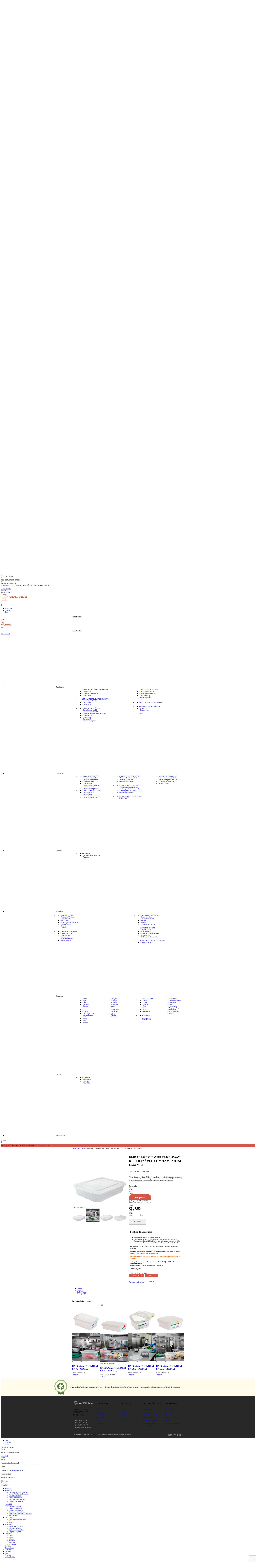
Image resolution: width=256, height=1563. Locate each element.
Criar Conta (4, 1484)
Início (74, 1148)
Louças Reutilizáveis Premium (18, 1497)
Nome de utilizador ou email (10, 1466)
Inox (10, 1506)
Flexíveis (11, 1524)
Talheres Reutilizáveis (16, 1505)
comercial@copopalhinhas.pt (149, 1253)
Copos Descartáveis (15, 1510)
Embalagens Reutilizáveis (17, 1503)
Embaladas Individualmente (17, 1523)
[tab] (131, 1288)
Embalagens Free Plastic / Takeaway (20, 1517)
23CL (131, 1193)
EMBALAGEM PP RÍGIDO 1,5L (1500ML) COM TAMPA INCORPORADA (112, 1370)
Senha (3, 1470)
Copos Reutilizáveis (15, 1499)
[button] (136, 1275)
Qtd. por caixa (140, 1198)
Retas (10, 1526)
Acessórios (12, 1548)
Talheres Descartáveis (15, 1514)
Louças (11, 1541)
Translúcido (81, 1148)
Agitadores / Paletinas (15, 1530)
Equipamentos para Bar (16, 1533)
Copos (11, 1539)
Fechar (3, 1453)
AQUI (48, 585)
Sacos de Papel (13, 1519)
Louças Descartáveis (15, 1512)
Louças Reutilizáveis (15, 1501)
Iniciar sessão (6, 1477)
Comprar (137, 1222)
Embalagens (12, 1546)
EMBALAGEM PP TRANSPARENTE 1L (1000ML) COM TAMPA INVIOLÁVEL (141, 1370)
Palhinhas (12, 1544)
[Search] (1, 605)
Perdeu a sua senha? (17, 1474)
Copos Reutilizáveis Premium (18, 1496)
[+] (142, 1215)
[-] (130, 1215)
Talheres (11, 1542)
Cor (77, 1148)
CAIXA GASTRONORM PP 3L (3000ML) (169, 1367)
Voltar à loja (4, 1459)
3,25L (131, 1188)
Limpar (131, 1205)
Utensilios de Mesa (15, 1532)
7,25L (131, 1191)
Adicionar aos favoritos (136, 1282)
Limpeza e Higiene (15, 1535)
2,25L (131, 1189)
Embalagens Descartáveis (17, 1515)
